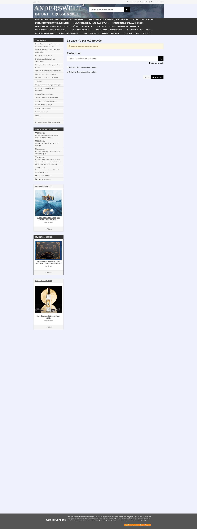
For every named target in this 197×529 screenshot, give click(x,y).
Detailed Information (131, 525)
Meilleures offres (43, 237)
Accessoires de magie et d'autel (139, 30)
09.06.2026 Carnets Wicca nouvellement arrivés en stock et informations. (47, 135)
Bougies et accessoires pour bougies (123, 26)
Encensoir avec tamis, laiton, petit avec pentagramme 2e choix (48, 218)
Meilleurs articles (44, 186)
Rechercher (158, 77)
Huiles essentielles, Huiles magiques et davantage (109, 20)
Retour (146, 77)
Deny (142, 525)
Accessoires (115, 33)
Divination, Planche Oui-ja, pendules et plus (91, 23)
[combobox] (40, 2)
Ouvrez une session (157, 2)
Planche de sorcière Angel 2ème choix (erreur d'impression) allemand (48, 262)
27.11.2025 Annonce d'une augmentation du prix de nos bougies (48, 151)
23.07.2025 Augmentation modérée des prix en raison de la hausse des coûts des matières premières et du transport (48, 160)
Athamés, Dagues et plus (68, 33)
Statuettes (99, 26)
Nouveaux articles (43, 280)
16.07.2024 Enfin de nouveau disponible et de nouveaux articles (47, 170)
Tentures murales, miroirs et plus (108, 30)
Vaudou (105, 33)
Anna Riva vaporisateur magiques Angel (48, 317)
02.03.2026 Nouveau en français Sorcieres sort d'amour (47, 143)
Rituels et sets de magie (44, 33)
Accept (147, 525)
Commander (131, 2)
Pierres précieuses (90, 33)
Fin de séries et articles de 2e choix (138, 33)
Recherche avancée (156, 63)
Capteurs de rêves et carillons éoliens (127, 23)
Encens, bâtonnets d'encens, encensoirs (50, 30)
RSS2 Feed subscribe (44, 176)
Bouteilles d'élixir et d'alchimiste (77, 26)
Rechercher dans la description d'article (82, 67)
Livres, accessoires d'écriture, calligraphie (52, 23)
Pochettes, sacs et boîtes (143, 20)
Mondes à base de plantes (81, 30)
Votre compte (143, 2)
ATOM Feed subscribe (44, 179)
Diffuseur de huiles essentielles (48, 26)
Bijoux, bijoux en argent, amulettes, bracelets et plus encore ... (60, 20)
